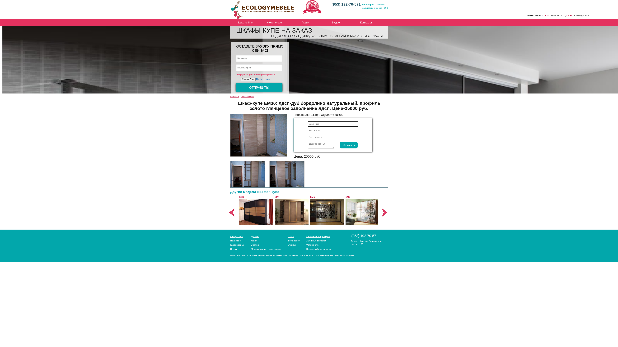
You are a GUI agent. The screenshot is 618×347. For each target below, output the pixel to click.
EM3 (240, 197)
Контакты (366, 22)
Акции (305, 22)
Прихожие (235, 240)
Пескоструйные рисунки (318, 249)
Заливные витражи (316, 240)
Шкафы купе (247, 96)
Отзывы (292, 245)
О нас (291, 236)
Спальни (255, 245)
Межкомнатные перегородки (266, 249)
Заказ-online (245, 22)
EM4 (276, 197)
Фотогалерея (275, 22)
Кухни (254, 240)
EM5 (311, 197)
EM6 (346, 197)
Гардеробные (237, 245)
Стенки (234, 249)
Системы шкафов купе (318, 236)
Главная (234, 96)
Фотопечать (312, 245)
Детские (255, 236)
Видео (336, 22)
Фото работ (294, 240)
